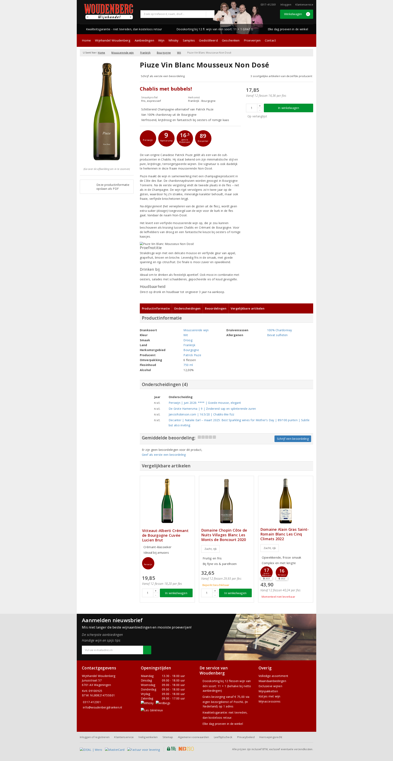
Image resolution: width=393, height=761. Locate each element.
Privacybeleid (246, 737)
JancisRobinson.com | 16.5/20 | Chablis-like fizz (201, 414)
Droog (187, 340)
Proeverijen (252, 40)
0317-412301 (92, 702)
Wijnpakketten (268, 691)
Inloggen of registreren (95, 737)
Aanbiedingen (144, 40)
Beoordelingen (215, 308)
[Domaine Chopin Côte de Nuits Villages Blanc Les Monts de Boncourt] (226, 501)
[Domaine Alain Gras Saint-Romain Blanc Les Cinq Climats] (285, 501)
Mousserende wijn (122, 52)
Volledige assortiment (273, 676)
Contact (270, 40)
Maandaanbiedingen (272, 681)
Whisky (173, 40)
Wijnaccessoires (270, 701)
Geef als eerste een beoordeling (164, 455)
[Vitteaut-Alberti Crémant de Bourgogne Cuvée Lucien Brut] (167, 501)
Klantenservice (304, 4)
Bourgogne (164, 52)
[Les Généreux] (152, 710)
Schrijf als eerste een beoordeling (163, 76)
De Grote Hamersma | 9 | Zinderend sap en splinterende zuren (212, 409)
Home (86, 40)
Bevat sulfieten (277, 335)
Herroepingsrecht (270, 737)
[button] (148, 138)
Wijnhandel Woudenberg (113, 40)
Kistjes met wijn (269, 696)
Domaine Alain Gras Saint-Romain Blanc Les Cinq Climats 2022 (284, 534)
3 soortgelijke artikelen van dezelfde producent (281, 76)
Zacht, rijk (210, 549)
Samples (189, 40)
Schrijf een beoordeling (293, 439)
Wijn (161, 40)
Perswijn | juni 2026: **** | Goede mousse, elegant (205, 403)
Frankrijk (145, 52)
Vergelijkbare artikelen (247, 308)
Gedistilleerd (208, 40)
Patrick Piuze (192, 355)
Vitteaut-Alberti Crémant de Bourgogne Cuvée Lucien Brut (165, 535)
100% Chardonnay (279, 330)
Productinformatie (156, 308)
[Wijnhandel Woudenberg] (108, 11)
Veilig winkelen (148, 737)
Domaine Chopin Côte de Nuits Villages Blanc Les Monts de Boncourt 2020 (224, 535)
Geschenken (231, 40)
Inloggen (285, 4)
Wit (179, 52)
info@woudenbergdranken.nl (102, 707)
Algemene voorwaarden (193, 737)
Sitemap (168, 737)
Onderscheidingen (187, 308)
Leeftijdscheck (223, 737)
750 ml (188, 365)
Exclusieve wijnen (270, 686)
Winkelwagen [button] (296, 14)
